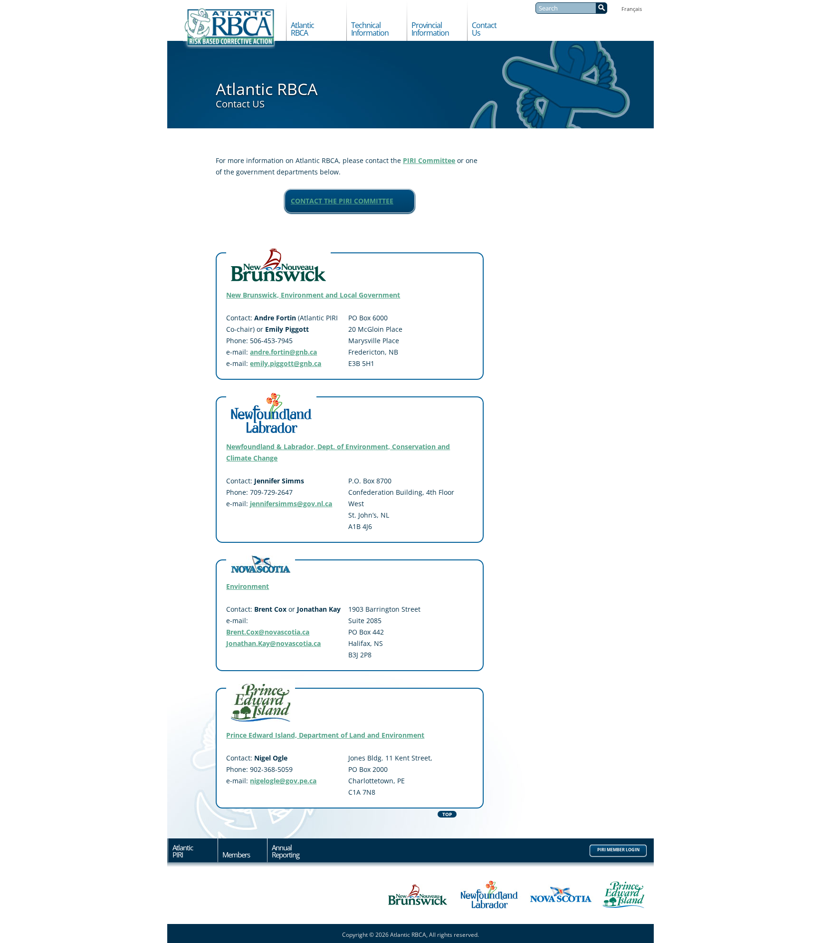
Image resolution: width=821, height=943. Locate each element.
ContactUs (484, 29)
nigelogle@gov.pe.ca (283, 780)
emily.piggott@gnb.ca (285, 363)
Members (236, 854)
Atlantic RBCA (229, 28)
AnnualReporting (285, 851)
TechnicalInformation (370, 29)
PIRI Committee (429, 160)
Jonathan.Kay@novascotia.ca (273, 643)
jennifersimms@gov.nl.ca (291, 503)
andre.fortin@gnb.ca (283, 351)
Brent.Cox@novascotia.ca (267, 631)
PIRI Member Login (618, 850)
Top (447, 814)
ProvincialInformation (430, 29)
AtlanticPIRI (182, 851)
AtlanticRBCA (302, 29)
